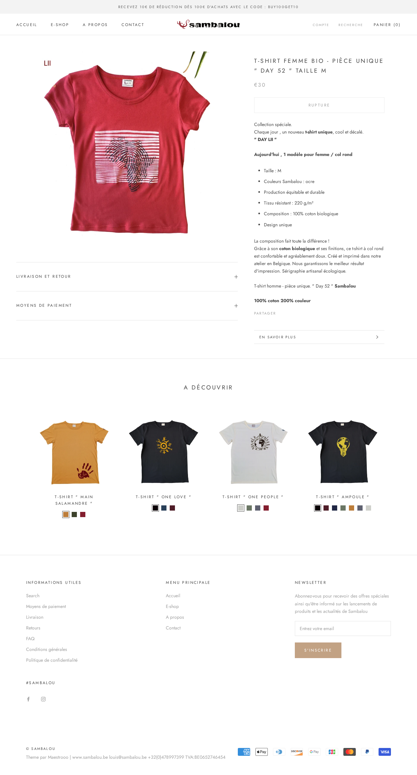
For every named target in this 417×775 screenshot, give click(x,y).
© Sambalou (40, 748)
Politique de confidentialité (52, 660)
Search (32, 595)
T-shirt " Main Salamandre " (74, 500)
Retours (33, 628)
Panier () (387, 25)
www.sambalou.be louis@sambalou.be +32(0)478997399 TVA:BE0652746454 (148, 757)
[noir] (155, 508)
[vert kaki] (74, 514)
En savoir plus (277, 337)
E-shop (60, 25)
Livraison (34, 617)
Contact (133, 25)
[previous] (20, 465)
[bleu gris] (163, 508)
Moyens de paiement (44, 305)
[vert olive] (249, 508)
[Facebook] (282, 312)
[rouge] (82, 514)
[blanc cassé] (240, 508)
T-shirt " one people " (253, 497)
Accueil (26, 25)
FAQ (30, 638)
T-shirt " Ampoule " (343, 497)
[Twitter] (291, 312)
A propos (95, 25)
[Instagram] (43, 698)
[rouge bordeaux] (172, 508)
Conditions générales (46, 649)
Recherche (350, 24)
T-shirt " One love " (164, 497)
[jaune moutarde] (65, 514)
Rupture (319, 105)
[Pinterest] (299, 312)
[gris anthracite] (257, 508)
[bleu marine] (334, 508)
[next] (396, 465)
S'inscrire (318, 650)
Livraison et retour (43, 276)
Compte (321, 24)
